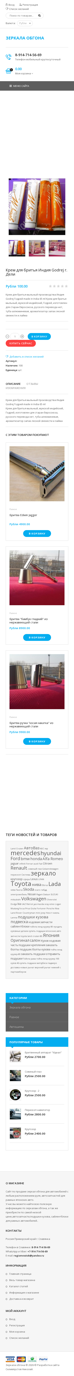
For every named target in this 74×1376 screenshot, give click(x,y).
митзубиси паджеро (47, 963)
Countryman (29, 913)
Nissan (32, 894)
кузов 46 (15, 963)
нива (36, 884)
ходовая (34, 922)
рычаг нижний (51, 967)
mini (38, 913)
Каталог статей (18, 1286)
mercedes (25, 852)
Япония (51, 935)
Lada (54, 884)
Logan (58, 904)
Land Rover (16, 913)
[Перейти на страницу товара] (37, 474)
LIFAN (41, 879)
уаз (35, 904)
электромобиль (19, 894)
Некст (49, 913)
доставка (15, 967)
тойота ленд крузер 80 (41, 926)
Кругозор (30, 1129)
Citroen (47, 863)
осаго (37, 890)
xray (47, 904)
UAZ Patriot (27, 904)
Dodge (14, 904)
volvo (51, 904)
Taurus (19, 890)
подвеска (19, 921)
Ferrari (29, 863)
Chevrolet (52, 899)
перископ (16, 874)
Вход (11, 4)
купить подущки (37, 931)
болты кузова (41, 949)
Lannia (14, 917)
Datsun (46, 894)
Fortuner (41, 908)
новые (23, 967)
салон (35, 940)
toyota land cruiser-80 (31, 936)
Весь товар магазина (22, 1280)
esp (46, 848)
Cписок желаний (19, 1338)
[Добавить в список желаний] (25, 356)
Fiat (40, 863)
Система (25, 874)
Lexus (34, 879)
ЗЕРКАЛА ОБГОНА (25, 38)
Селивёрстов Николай (19, 1369)
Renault (19, 868)
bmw (25, 858)
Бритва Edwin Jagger (23, 515)
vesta (13, 890)
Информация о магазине (24, 1292)
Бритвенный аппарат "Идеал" (43, 1052)
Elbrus (45, 885)
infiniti (22, 863)
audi (36, 863)
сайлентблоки (20, 926)
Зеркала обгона (20, 1007)
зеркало (43, 873)
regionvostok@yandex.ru (29, 1255)
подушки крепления (32, 945)
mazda (40, 904)
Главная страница (20, 1273)
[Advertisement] (37, 137)
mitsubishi (16, 899)
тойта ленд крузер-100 (47, 958)
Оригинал (20, 940)
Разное (13, 509)
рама (33, 958)
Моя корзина (17, 1331)
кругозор (17, 879)
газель (56, 913)
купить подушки (28, 963)
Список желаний (19, 9)
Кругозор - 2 (32, 1090)
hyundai (51, 853)
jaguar (15, 863)
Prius (27, 908)
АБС (42, 848)
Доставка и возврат (21, 1299)
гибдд (44, 890)
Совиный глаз (33, 1071)
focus (22, 908)
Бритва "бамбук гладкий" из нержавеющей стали (28, 620)
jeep (43, 913)
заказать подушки (33, 954)
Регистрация (30, 4)
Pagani (39, 894)
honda (36, 858)
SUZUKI (54, 894)
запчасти (46, 922)
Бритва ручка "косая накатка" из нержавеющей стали (31, 724)
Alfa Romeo (53, 858)
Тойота (26, 958)
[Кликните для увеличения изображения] (37, 206)
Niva (57, 908)
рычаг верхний (36, 967)
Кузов (45, 940)
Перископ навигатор (37, 1110)
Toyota (21, 883)
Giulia (33, 908)
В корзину (37, 533)
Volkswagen (33, 898)
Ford (15, 858)
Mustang (15, 908)
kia (19, 904)
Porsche (50, 908)
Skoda (28, 889)
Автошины (16, 1027)
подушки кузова (33, 916)
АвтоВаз (31, 847)
